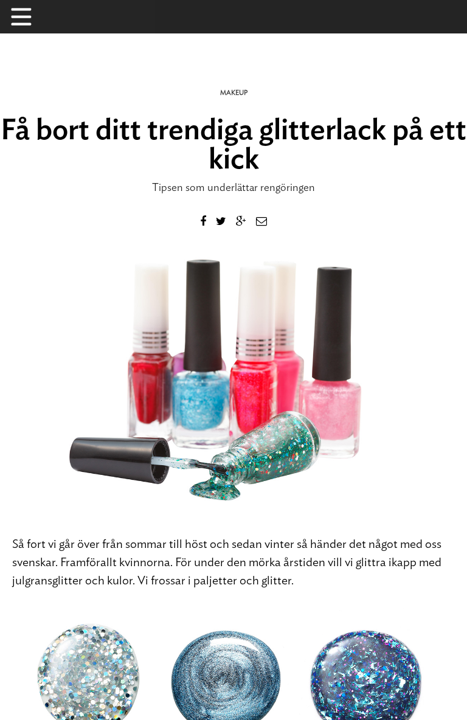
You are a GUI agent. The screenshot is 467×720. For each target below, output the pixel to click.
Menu (27, 16)
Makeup (233, 92)
